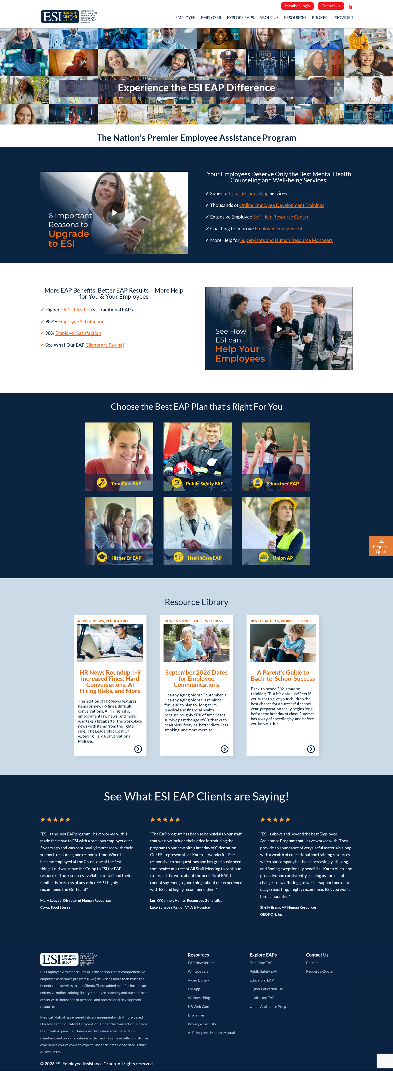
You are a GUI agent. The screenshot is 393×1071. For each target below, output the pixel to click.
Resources (295, 18)
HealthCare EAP (204, 558)
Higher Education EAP (267, 989)
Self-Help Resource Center (281, 216)
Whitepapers (198, 971)
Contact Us (331, 5)
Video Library (198, 980)
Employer (211, 18)
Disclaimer (196, 1015)
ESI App (194, 989)
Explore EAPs (240, 18)
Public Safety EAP (204, 483)
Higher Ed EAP (126, 558)
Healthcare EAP (262, 997)
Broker (320, 18)
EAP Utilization (76, 309)
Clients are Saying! (105, 345)
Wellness (214, 621)
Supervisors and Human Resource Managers (286, 240)
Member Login (297, 5)
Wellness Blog (199, 997)
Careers (312, 962)
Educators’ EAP (282, 483)
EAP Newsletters (201, 962)
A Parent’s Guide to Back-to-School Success (283, 675)
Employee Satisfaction (81, 321)
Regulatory (117, 621)
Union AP (282, 558)
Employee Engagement (279, 228)
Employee (185, 18)
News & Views (91, 621)
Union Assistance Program (270, 1006)
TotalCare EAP (125, 483)
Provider (343, 18)
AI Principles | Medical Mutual (211, 1032)
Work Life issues (296, 621)
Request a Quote (319, 971)
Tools (198, 621)
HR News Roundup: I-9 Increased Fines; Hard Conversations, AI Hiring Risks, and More (110, 681)
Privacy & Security (202, 1024)
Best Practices (265, 621)
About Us (268, 18)
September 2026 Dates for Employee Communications (196, 678)
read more (125, 750)
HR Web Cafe (198, 1006)
